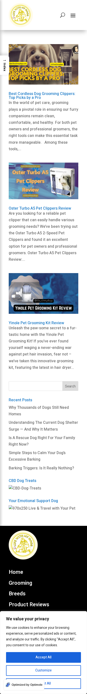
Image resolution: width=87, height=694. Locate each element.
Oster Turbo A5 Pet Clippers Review (40, 208)
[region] (43, 652)
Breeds (17, 594)
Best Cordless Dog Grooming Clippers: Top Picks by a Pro (42, 96)
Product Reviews (29, 604)
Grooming (20, 583)
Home (16, 572)
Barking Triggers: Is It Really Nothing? (41, 468)
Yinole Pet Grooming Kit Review (36, 323)
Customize (43, 670)
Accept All (43, 657)
